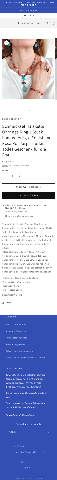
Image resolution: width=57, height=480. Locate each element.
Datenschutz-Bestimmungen (19, 351)
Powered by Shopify (36, 479)
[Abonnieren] (48, 432)
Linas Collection (25, 479)
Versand (5, 166)
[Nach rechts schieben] (35, 110)
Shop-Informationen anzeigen (19, 216)
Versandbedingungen (16, 331)
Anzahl (5, 170)
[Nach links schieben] (22, 110)
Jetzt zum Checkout (28, 195)
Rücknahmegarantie (15, 344)
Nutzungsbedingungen (16, 337)
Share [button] (8, 302)
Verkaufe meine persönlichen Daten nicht (25, 357)
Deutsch (27, 467)
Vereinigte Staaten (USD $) (27, 452)
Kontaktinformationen (16, 324)
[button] (3, 23)
